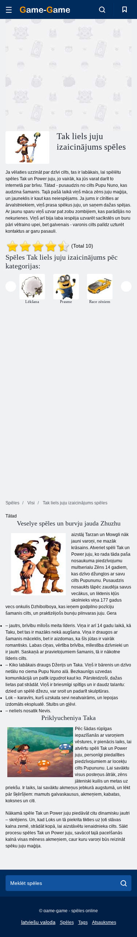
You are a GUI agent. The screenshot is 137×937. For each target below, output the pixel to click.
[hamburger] (8, 9)
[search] (124, 883)
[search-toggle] (102, 9)
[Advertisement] (67, 74)
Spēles (67, 922)
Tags (83, 922)
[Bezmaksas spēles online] (45, 10)
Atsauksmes (104, 922)
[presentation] (10, 286)
